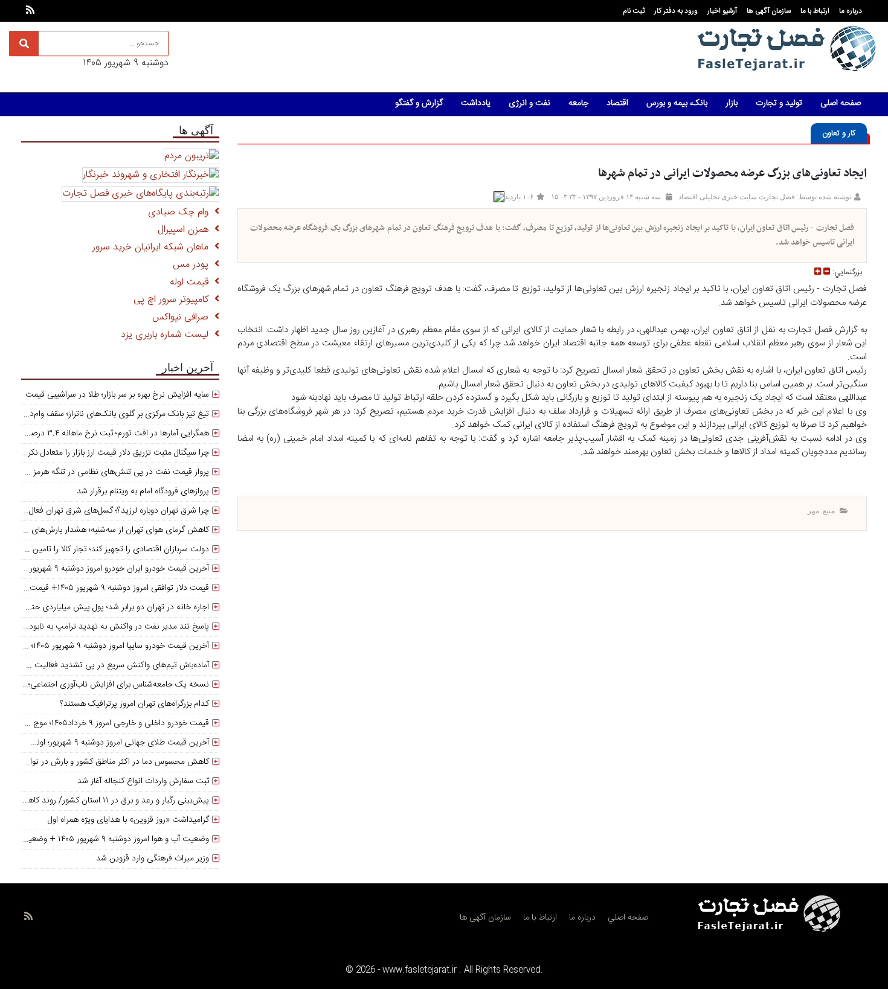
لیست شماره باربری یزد (167, 335)
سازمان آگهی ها (769, 11)
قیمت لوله (192, 282)
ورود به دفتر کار (676, 11)
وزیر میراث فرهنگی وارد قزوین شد (152, 858)
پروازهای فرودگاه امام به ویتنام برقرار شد (143, 491)
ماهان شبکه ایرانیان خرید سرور (153, 247)
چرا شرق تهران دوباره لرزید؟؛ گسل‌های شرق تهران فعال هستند (106, 511)
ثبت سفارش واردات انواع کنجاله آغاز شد (143, 781)
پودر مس (193, 265)
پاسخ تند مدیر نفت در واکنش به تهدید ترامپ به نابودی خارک (105, 626)
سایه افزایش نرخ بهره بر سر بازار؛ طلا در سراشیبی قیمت (117, 395)
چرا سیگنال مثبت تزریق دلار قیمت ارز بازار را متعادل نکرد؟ (114, 453)
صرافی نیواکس (183, 317)
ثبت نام (634, 11)
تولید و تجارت (779, 103)
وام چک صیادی (181, 212)
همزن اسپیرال (186, 230)
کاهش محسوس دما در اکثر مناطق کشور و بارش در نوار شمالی (106, 762)
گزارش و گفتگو (419, 103)
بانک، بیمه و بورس (676, 103)
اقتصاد (617, 103)
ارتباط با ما (814, 11)
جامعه (578, 103)
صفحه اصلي (628, 918)
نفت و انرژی (529, 103)
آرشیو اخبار (722, 11)
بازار (732, 103)
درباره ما (850, 11)
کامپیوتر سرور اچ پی (174, 300)
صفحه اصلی (840, 103)
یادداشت (476, 103)
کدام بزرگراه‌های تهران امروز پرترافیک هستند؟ (134, 704)
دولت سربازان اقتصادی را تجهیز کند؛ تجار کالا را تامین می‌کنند (107, 549)
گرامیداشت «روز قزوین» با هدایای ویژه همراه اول (128, 820)
